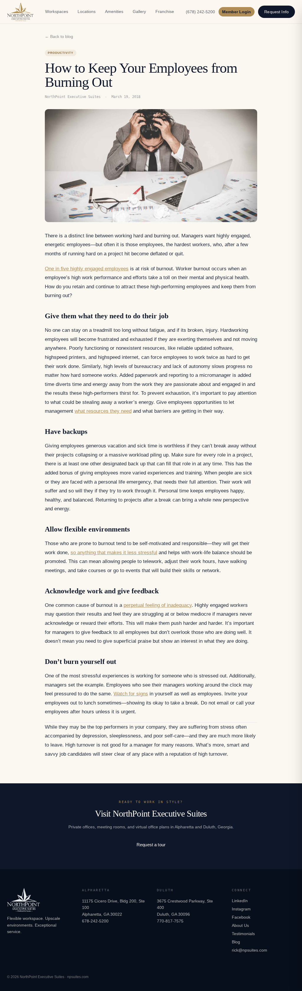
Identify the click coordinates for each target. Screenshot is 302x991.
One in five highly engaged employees (87, 269)
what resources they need (103, 411)
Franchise (164, 11)
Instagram (241, 909)
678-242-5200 (95, 921)
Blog (236, 942)
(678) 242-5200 (200, 11)
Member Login (236, 11)
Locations (87, 11)
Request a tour (151, 844)
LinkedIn (240, 900)
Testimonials (243, 933)
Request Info (276, 11)
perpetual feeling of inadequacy (158, 605)
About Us (240, 925)
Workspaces (56, 11)
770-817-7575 (170, 921)
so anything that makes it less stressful (113, 552)
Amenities (114, 11)
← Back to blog (59, 36)
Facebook (241, 917)
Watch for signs (131, 694)
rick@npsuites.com (249, 950)
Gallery (139, 11)
